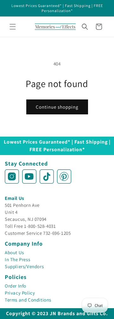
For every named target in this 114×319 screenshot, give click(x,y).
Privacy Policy (20, 293)
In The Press (17, 259)
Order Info (15, 286)
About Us (14, 252)
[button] (13, 27)
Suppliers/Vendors (24, 266)
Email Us (14, 198)
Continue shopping (57, 107)
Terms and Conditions (28, 300)
